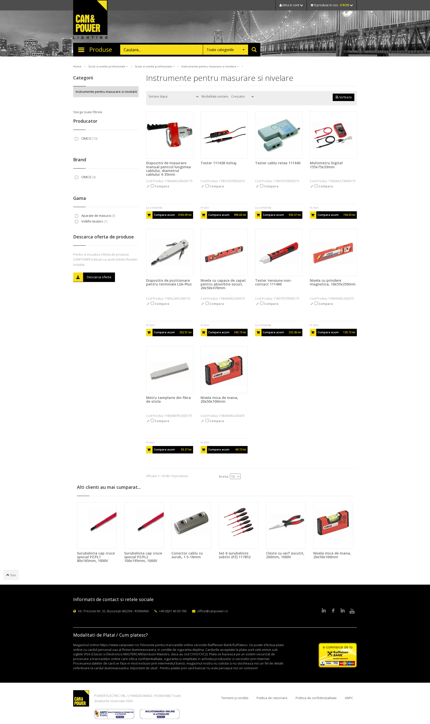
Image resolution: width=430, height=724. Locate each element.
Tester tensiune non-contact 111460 (273, 282)
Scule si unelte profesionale (107, 66)
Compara (161, 186)
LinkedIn (324, 611)
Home (77, 66)
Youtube (352, 611)
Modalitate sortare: (215, 96)
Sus (12, 575)
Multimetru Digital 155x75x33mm (326, 165)
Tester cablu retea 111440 (277, 163)
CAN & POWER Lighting (90, 20)
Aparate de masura (98, 215)
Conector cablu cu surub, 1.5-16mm (187, 555)
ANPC (349, 698)
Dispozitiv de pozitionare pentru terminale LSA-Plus (169, 282)
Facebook (333, 611)
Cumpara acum (173, 215)
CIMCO (89, 138)
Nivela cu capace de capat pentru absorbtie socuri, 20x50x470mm (223, 284)
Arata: (224, 476)
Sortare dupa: (159, 96)
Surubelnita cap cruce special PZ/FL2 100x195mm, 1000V (143, 557)
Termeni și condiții (234, 698)
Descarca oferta (99, 277)
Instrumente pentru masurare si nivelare (209, 66)
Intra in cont (291, 5)
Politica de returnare (272, 698)
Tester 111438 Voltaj (218, 163)
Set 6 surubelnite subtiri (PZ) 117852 (235, 555)
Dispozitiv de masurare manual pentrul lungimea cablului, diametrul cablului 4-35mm (168, 169)
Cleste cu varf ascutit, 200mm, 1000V (285, 555)
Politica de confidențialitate (316, 698)
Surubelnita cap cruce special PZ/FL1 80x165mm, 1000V (96, 557)
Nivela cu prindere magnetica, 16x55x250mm (333, 282)
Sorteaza (345, 97)
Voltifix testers (94, 221)
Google (343, 611)
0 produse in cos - (331, 5)
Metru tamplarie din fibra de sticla (168, 399)
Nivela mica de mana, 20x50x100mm (219, 399)
